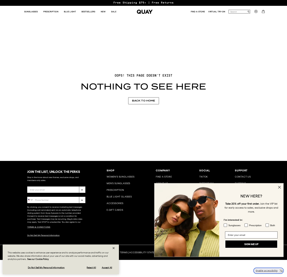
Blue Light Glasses (119, 196)
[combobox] (238, 11)
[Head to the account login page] (255, 12)
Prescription (115, 190)
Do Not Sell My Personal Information (43, 235)
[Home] (145, 12)
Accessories (115, 203)
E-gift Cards (115, 210)
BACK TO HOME (143, 100)
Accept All (107, 267)
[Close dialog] (279, 187)
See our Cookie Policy (38, 259)
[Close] (113, 248)
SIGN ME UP (251, 244)
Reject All (91, 267)
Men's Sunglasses (118, 183)
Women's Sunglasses (121, 176)
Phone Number (36, 194)
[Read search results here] (248, 11)
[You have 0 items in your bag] (264, 12)
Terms (124, 252)
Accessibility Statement (145, 252)
